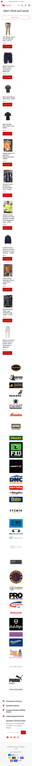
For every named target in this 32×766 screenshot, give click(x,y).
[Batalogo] (16, 415)
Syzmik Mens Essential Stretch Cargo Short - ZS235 (8, 281)
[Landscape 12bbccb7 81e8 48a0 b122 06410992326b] (16, 377)
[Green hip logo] (16, 634)
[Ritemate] (16, 577)
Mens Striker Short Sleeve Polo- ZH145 (9, 126)
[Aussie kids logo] (16, 653)
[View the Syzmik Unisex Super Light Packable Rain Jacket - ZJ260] (8, 301)
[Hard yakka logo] (16, 488)
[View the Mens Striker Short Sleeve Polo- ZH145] (8, 116)
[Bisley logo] (16, 499)
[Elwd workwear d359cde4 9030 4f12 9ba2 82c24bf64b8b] (16, 523)
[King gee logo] (16, 493)
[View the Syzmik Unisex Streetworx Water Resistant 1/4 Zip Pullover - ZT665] (8, 239)
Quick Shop (7, 46)
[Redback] (16, 403)
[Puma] (16, 679)
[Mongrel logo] (16, 385)
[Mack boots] (16, 393)
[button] (1, 1)
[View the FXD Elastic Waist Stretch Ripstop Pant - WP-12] (8, 29)
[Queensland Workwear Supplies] (7, 5)
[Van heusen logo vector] (16, 689)
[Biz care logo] (16, 547)
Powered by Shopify (16, 752)
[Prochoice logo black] (16, 596)
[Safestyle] (16, 624)
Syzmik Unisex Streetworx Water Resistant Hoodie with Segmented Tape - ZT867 (9, 218)
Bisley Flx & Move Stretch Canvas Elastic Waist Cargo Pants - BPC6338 (8, 343)
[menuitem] (18, 5)
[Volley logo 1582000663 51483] (16, 438)
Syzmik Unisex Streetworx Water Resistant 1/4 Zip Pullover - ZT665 (9, 250)
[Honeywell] (16, 613)
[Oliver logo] (16, 368)
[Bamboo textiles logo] (16, 588)
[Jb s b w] (16, 562)
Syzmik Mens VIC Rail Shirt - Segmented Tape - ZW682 (9, 156)
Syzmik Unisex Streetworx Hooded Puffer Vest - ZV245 (8, 186)
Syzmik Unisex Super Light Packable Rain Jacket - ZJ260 (8, 311)
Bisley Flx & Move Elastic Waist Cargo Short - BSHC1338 (8, 68)
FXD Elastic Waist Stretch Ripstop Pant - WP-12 (9, 38)
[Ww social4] (16, 466)
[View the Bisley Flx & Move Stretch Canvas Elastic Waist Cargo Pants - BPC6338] (8, 332)
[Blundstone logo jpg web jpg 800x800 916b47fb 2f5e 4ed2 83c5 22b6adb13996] (16, 642)
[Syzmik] (16, 510)
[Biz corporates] (16, 537)
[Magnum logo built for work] (16, 427)
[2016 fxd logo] (16, 450)
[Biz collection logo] (16, 531)
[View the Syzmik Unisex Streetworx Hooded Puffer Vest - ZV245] (8, 176)
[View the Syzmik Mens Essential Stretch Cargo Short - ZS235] (8, 270)
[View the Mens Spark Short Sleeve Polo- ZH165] (8, 89)
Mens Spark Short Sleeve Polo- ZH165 (9, 98)
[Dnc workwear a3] (16, 479)
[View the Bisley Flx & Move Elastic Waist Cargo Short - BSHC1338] (8, 58)
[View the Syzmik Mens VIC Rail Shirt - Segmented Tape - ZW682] (8, 145)
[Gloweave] (16, 667)
